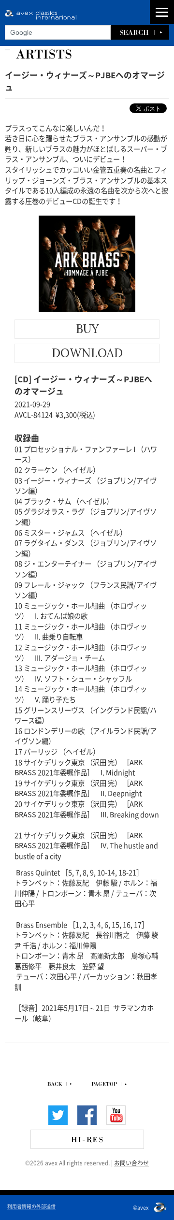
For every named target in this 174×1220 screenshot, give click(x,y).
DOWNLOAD (87, 353)
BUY (87, 328)
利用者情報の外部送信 (31, 1206)
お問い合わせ (131, 1162)
